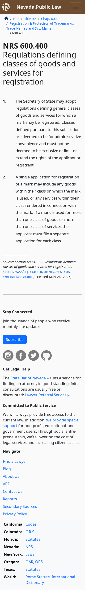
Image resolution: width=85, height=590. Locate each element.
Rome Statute (38, 576)
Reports (10, 498)
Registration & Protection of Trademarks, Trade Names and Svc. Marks (40, 25)
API (6, 483)
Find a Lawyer (15, 461)
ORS (39, 561)
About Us (11, 476)
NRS (16, 18)
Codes (31, 524)
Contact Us (12, 491)
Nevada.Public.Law (39, 7)
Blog (7, 468)
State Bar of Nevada (28, 378)
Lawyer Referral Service (46, 394)
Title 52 (30, 18)
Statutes (33, 539)
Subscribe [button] (15, 339)
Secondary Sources (20, 506)
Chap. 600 (49, 18)
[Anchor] (37, 165)
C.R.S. (30, 531)
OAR (29, 561)
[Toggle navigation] (75, 7)
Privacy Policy (15, 514)
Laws (30, 554)
